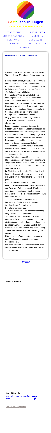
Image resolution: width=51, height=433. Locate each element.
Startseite (14, 32)
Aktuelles (36, 32)
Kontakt (25, 47)
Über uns (13, 40)
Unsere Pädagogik (14, 36)
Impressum (25, 262)
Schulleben (36, 40)
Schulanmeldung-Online (16, 407)
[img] (25, 10)
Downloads (36, 44)
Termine (14, 44)
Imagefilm (37, 36)
